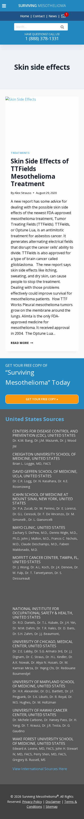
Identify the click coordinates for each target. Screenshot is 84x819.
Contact (39, 16)
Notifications (70, 13)
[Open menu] (4, 5)
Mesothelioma (42, 5)
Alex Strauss (23, 193)
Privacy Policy (32, 801)
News (53, 16)
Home (24, 16)
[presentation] (42, 121)
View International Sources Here (40, 768)
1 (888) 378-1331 (42, 38)
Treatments (20, 152)
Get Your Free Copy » (42, 399)
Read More (22, 343)
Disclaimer (53, 801)
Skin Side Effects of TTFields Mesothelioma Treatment (40, 172)
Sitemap (52, 806)
